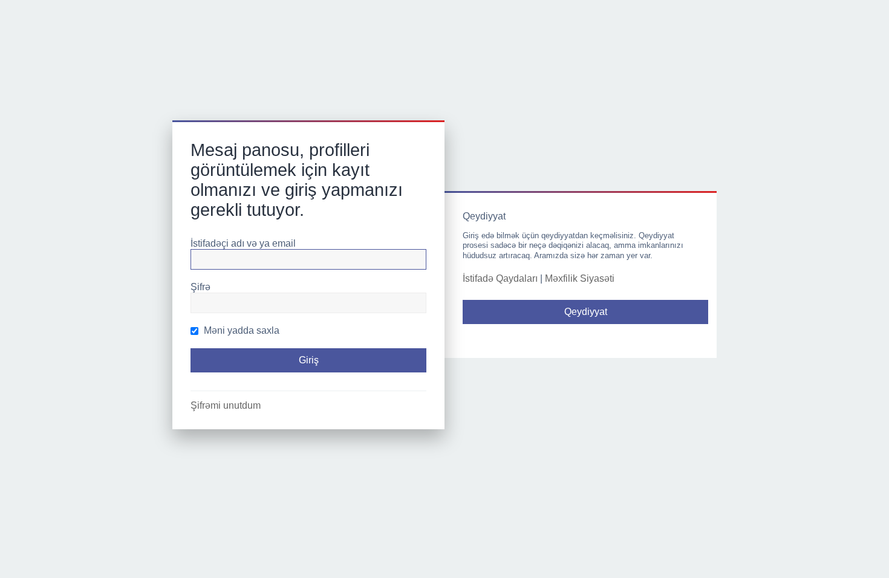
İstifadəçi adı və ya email (243, 243)
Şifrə (200, 287)
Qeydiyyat (585, 312)
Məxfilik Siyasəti (579, 278)
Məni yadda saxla (240, 330)
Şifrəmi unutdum (225, 405)
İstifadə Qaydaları (500, 278)
